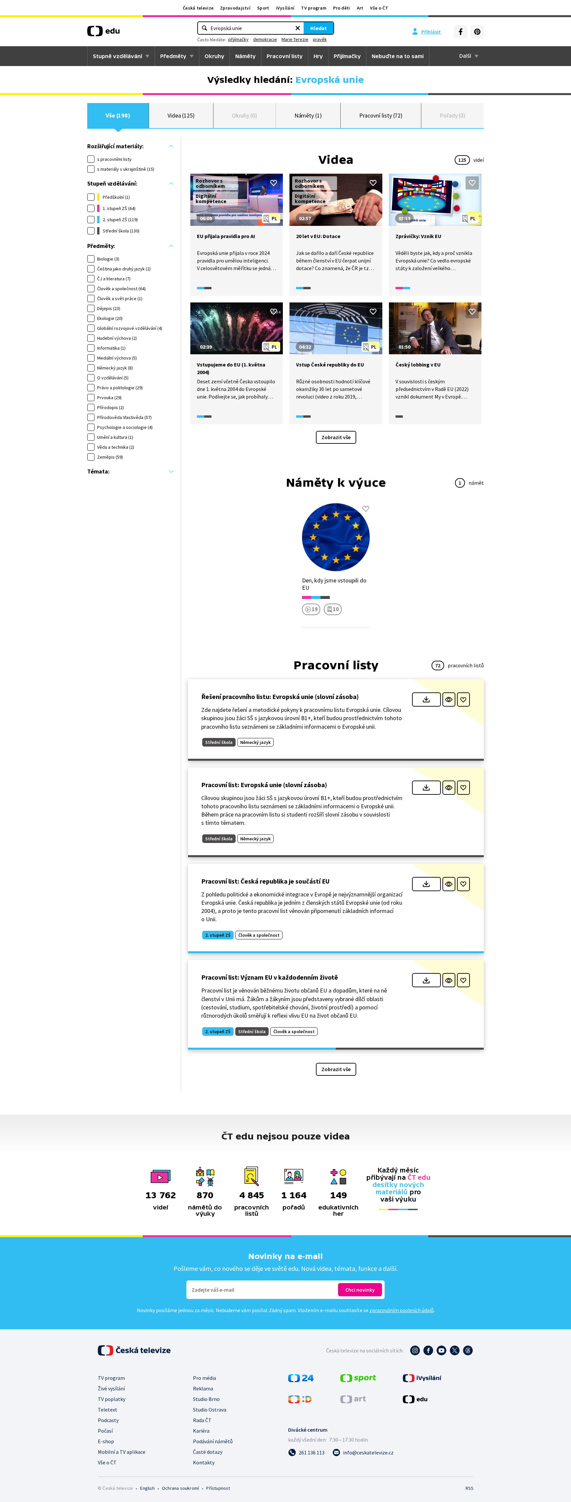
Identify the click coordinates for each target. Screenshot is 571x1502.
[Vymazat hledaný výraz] (298, 28)
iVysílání (285, 8)
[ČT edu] (103, 33)
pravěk (320, 39)
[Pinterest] (477, 31)
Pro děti (341, 8)
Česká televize (198, 8)
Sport (263, 8)
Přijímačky (347, 56)
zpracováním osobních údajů (401, 1310)
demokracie (265, 39)
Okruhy (214, 56)
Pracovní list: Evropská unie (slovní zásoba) (264, 785)
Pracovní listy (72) (381, 115)
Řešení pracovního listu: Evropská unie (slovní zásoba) (280, 696)
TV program (313, 8)
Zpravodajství (235, 8)
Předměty (173, 56)
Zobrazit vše (336, 437)
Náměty (245, 56)
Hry (318, 56)
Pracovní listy (285, 56)
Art (360, 8)
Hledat (318, 28)
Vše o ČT (379, 8)
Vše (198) (118, 115)
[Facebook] (460, 31)
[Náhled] (448, 699)
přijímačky (238, 39)
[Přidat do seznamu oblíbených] (273, 183)
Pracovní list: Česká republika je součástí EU (265, 881)
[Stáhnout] (426, 699)
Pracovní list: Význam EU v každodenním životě (269, 977)
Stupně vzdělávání (117, 56)
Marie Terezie (295, 39)
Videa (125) (181, 115)
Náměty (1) (308, 115)
